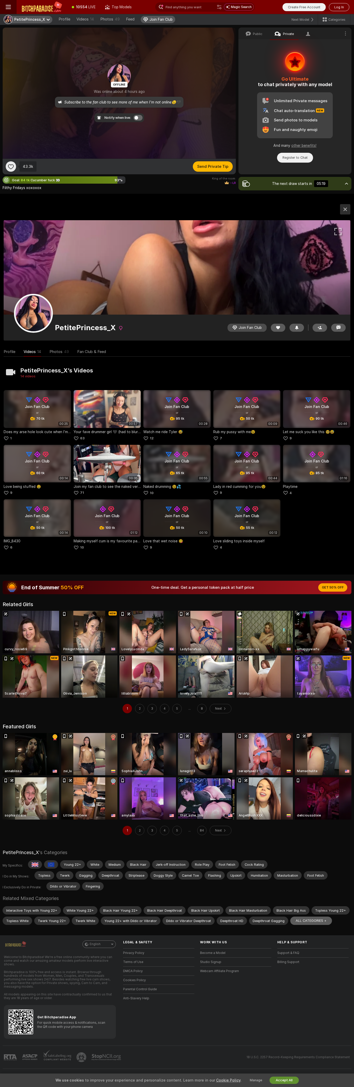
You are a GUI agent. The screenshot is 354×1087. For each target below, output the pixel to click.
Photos (110, 19)
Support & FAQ (288, 953)
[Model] (345, 209)
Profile (64, 19)
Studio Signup (210, 962)
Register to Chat (295, 158)
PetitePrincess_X (21, 852)
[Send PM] (338, 328)
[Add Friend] (320, 328)
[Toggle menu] (8, 7)
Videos (85, 19)
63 (82, 438)
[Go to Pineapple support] (81, 1057)
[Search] (219, 7)
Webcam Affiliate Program (219, 971)
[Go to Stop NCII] (106, 1057)
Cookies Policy (134, 980)
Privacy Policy (133, 953)
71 (82, 493)
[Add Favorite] (11, 166)
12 (152, 438)
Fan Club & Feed (91, 351)
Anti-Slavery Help (136, 998)
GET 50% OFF (333, 587)
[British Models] (35, 864)
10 (152, 493)
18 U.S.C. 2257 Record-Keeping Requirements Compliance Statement (298, 1057)
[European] (51, 864)
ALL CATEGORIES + (311, 921)
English (95, 944)
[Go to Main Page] (42, 7)
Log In (339, 7)
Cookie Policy (228, 1080)
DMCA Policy (133, 971)
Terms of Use (133, 962)
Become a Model (212, 953)
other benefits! (303, 145)
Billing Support (288, 962)
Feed (130, 19)
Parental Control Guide (140, 989)
